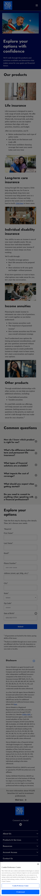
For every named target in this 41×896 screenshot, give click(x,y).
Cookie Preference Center (20, 886)
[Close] (38, 864)
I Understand (20, 892)
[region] (20, 879)
